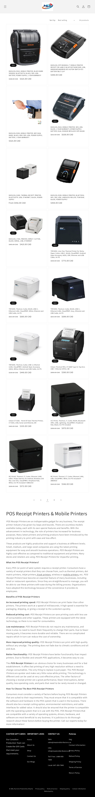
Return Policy (74, 773)
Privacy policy (40, 789)
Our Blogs (31, 762)
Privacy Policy (74, 750)
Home (29, 739)
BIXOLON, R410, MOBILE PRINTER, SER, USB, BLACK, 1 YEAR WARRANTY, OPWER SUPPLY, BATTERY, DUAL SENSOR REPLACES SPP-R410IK (68, 129)
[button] (5, 6)
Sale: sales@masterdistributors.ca (59, 740)
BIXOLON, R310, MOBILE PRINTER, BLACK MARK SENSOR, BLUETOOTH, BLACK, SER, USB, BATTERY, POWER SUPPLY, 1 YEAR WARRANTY (26, 73)
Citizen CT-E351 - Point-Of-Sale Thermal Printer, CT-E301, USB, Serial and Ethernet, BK (26, 422)
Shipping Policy (75, 762)
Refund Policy (74, 756)
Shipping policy (65, 789)
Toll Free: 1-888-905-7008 (56, 758)
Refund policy (48, 791)
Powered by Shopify (26, 789)
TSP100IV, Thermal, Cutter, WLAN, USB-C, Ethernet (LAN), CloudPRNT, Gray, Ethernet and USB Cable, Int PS (68, 311)
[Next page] (61, 500)
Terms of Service (75, 767)
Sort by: (53, 20)
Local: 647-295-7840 (56, 765)
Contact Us (31, 756)
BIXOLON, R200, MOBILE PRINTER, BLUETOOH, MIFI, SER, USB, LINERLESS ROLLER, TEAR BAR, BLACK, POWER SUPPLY (67, 197)
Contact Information (77, 745)
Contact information (79, 789)
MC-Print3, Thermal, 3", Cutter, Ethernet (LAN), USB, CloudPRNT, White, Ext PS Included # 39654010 (67, 479)
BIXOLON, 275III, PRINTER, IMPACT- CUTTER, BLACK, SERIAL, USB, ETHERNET (25, 240)
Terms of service (52, 789)
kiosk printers (44, 574)
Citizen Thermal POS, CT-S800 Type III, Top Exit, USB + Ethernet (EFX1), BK (68, 368)
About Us (31, 745)
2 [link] (47, 500)
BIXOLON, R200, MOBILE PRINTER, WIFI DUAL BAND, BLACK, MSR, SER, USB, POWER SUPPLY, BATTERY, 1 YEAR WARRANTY (26, 135)
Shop (29, 750)
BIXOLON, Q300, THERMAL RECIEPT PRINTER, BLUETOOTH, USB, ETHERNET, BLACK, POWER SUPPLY (25, 197)
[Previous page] (34, 500)
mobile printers (70, 574)
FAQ (70, 739)
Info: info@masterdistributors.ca (59, 749)
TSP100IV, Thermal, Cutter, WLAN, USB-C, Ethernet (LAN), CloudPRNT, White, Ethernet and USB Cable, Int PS (26, 311)
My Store (17, 789)
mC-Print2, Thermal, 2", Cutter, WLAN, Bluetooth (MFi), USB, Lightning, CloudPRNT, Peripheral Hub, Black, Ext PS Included (68, 423)
